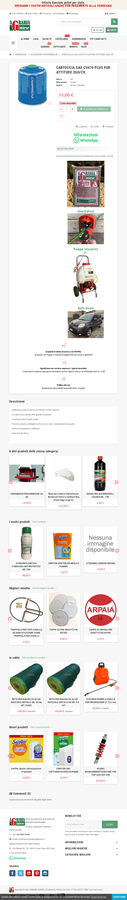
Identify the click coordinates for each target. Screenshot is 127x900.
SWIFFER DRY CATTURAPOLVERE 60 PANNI (63, 770)
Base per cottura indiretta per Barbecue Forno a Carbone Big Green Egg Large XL (63, 497)
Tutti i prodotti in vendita (35, 657)
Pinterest (110, 126)
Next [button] (116, 482)
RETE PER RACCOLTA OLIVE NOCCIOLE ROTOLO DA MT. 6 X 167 (63, 702)
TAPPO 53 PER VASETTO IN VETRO (63, 631)
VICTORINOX (16, 13)
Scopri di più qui (98, 897)
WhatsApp (72, 13)
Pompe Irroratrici (86, 249)
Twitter (21, 873)
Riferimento (61, 82)
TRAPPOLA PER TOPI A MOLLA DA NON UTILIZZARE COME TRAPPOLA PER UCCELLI (26, 632)
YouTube (29, 873)
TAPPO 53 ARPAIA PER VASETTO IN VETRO (100, 631)
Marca (59, 79)
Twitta (96, 126)
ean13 (59, 85)
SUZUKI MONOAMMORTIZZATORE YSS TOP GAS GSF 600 (100, 771)
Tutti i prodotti (40, 522)
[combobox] (88, 21)
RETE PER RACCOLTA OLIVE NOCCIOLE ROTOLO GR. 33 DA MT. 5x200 (26, 702)
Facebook (12, 873)
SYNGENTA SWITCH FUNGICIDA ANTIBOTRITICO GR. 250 (26, 566)
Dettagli (110, 156)
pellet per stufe (74, 2)
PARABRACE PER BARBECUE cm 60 (27, 495)
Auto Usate (86, 308)
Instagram (45, 873)
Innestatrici (85, 211)
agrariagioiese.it (96, 890)
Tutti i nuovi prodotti (41, 727)
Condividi (83, 126)
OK (111, 824)
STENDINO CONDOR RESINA (100, 563)
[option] (27, 481)
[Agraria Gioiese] (20, 25)
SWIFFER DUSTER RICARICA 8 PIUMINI (63, 565)
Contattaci (60, 13)
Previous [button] (10, 482)
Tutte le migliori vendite (44, 588)
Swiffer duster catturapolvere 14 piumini (26, 770)
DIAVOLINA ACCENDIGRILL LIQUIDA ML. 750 (100, 495)
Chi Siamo (46, 13)
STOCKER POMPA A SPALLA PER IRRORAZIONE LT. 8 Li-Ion (100, 700)
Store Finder (31, 13)
